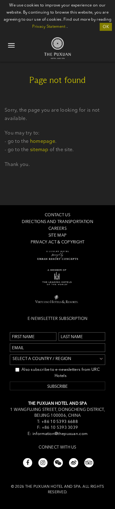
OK (106, 26)
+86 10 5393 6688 (59, 421)
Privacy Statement (48, 26)
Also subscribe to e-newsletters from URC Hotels (60, 372)
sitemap (39, 149)
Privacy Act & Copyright (58, 241)
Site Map (57, 235)
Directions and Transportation (57, 221)
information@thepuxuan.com (60, 433)
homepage (42, 141)
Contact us (57, 214)
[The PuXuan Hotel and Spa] (58, 40)
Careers (57, 228)
